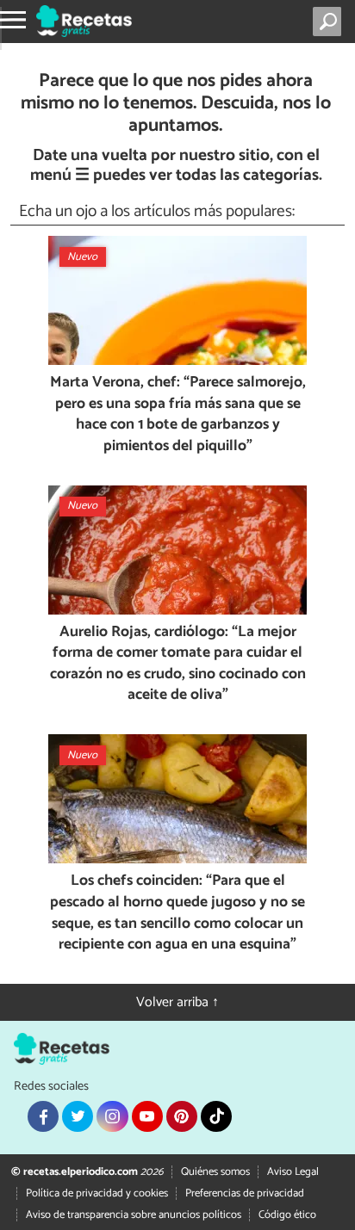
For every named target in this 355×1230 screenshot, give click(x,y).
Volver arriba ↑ (177, 1002)
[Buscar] (330, 21)
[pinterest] (181, 1116)
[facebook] (43, 1116)
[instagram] (112, 1116)
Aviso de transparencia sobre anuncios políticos (133, 1214)
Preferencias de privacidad (244, 1193)
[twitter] (77, 1116)
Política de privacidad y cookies (97, 1193)
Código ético (287, 1214)
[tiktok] (216, 1116)
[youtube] (147, 1116)
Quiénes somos (215, 1171)
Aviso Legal (293, 1171)
